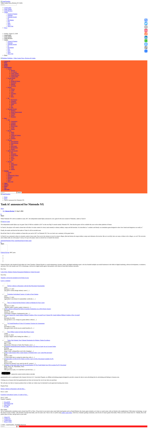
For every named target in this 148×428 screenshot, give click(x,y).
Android (13, 123)
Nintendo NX (9, 240)
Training (6, 171)
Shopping (13, 154)
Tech (12, 163)
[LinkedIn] (146, 37)
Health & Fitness (15, 81)
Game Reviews (8, 11)
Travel (12, 115)
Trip (12, 160)
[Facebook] (146, 20)
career (12, 133)
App (9, 120)
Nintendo (10, 15)
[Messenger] (146, 44)
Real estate (14, 146)
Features (13, 138)
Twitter (9, 172)
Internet (13, 84)
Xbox (9, 24)
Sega (9, 23)
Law (12, 92)
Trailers (10, 69)
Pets (12, 107)
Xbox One (10, 26)
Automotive (14, 121)
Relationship (14, 147)
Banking (13, 124)
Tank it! (23, 240)
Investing (13, 86)
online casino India (67, 412)
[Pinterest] (146, 30)
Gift (12, 79)
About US (7, 417)
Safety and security (13, 150)
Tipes (12, 166)
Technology (14, 164)
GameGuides (7, 7)
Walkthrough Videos (13, 175)
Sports (5, 186)
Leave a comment (5, 280)
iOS (12, 95)
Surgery (10, 161)
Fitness (13, 89)
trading (13, 169)
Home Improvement (16, 112)
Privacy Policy (8, 422)
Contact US (7, 61)
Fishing (10, 87)
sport (12, 157)
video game (28, 240)
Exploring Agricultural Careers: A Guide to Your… (14, 394)
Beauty (9, 130)
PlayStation (11, 20)
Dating (13, 129)
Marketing (14, 103)
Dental (13, 137)
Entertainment (8, 67)
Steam (19, 240)
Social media (14, 155)
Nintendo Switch (12, 17)
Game (12, 90)
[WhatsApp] (146, 40)
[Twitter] (146, 23)
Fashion (13, 113)
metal (12, 104)
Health (6, 65)
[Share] (146, 51)
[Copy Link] (146, 47)
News (5, 28)
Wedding (10, 177)
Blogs (12, 132)
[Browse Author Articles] (4, 251)
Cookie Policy (8, 420)
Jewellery (13, 93)
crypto (12, 127)
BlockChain (14, 126)
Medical (13, 110)
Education (6, 189)
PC (8, 18)
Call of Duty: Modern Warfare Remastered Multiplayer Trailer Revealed (20, 272)
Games (6, 12)
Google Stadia (11, 78)
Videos (5, 183)
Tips (9, 174)
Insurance (13, 82)
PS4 (9, 21)
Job (8, 98)
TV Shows (14, 72)
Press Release (14, 141)
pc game (15, 240)
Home (5, 62)
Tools (12, 167)
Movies (13, 70)
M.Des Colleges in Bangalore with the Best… (13, 389)
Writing (10, 178)
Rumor (13, 149)
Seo (12, 152)
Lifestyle (6, 184)
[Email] (146, 27)
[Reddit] (146, 34)
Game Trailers (8, 9)
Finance (10, 140)
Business (13, 116)
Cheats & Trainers (12, 14)
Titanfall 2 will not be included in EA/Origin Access (15, 277)
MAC (12, 96)
